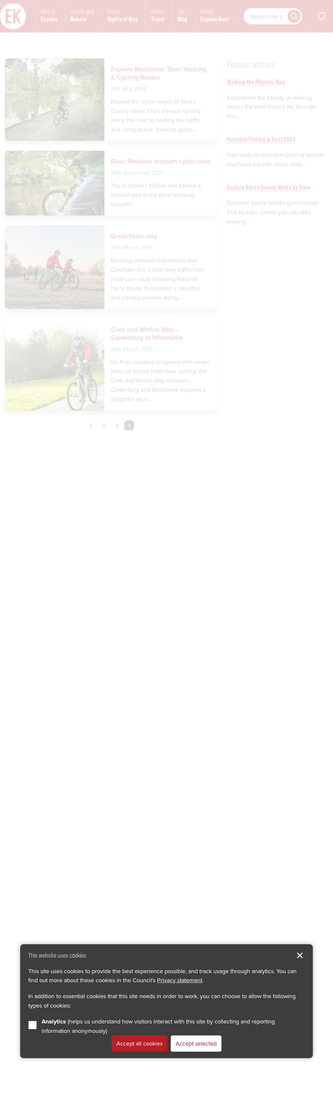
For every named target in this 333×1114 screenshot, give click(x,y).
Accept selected (196, 1043)
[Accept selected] (300, 955)
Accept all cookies (139, 1043)
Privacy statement (179, 980)
